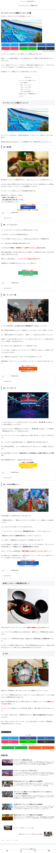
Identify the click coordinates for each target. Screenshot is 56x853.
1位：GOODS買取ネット (27, 91)
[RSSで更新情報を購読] (41, 747)
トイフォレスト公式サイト (28, 272)
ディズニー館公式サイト (28, 368)
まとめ (21, 96)
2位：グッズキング (26, 89)
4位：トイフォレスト (26, 85)
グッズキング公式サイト (28, 465)
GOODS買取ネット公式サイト (28, 563)
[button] (46, 48)
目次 (26, 77)
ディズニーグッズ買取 (7, 731)
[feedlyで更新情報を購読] (14, 747)
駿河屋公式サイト (28, 207)
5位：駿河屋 (24, 82)
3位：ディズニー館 (26, 87)
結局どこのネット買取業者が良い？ (28, 93)
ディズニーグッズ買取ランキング (28, 80)
